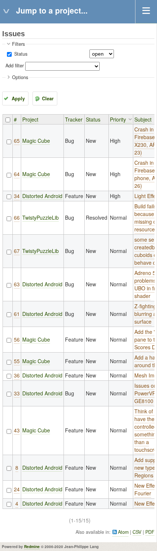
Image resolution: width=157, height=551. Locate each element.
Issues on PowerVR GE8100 (145, 393)
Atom (123, 532)
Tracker (74, 119)
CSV (137, 532)
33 (17, 393)
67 (17, 250)
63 (17, 284)
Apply (18, 98)
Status (20, 54)
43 (17, 430)
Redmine (32, 546)
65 (17, 140)
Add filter (14, 65)
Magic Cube (36, 140)
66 (17, 217)
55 (17, 361)
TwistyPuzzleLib (40, 217)
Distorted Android (42, 196)
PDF (149, 532)
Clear (48, 98)
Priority (118, 119)
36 (17, 375)
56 (17, 339)
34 (17, 196)
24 (17, 489)
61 (17, 313)
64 (17, 174)
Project (30, 119)
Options (20, 77)
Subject (143, 119)
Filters (18, 44)
